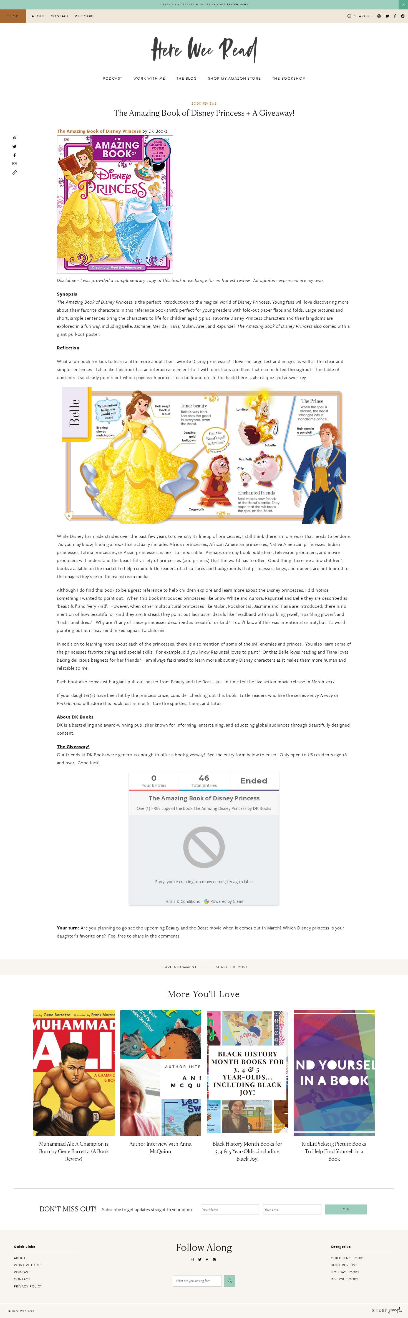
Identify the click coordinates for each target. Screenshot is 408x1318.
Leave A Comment (179, 967)
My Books (84, 16)
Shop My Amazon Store (234, 78)
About (38, 16)
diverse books (344, 1278)
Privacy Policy (28, 1286)
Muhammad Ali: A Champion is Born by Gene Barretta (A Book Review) (74, 1152)
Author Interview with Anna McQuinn (160, 1148)
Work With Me (149, 78)
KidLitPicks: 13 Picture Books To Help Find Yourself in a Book (334, 1152)
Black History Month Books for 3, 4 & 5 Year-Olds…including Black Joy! (247, 1152)
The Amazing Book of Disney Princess (99, 131)
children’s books (347, 1257)
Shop (13, 16)
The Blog (187, 78)
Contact (60, 16)
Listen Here (237, 4)
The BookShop (288, 78)
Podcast (112, 78)
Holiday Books (345, 1271)
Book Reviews (204, 103)
